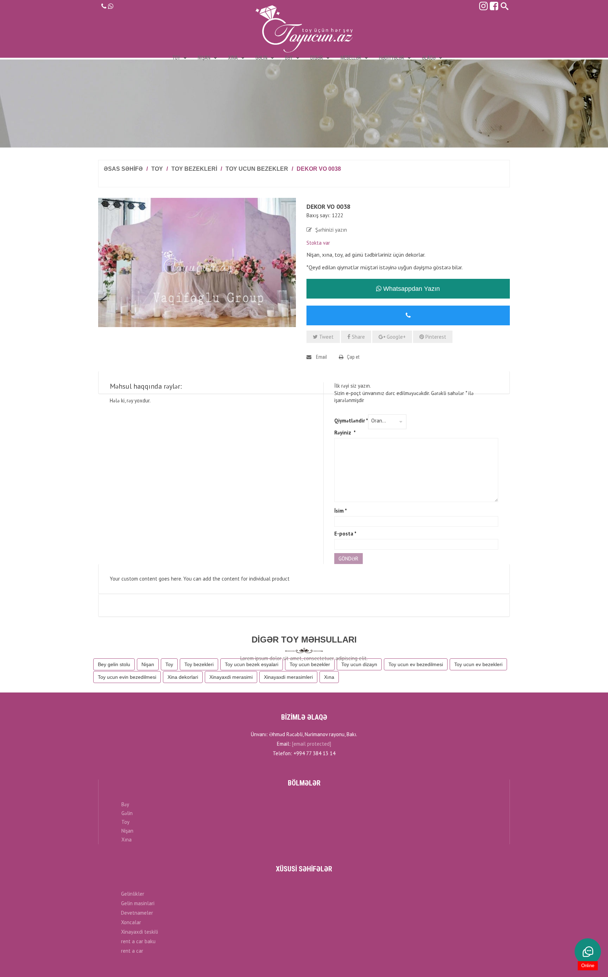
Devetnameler (137, 912)
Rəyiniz (345, 432)
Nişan (147, 664)
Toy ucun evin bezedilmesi (127, 677)
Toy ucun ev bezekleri (478, 664)
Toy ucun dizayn (359, 664)
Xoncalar (131, 922)
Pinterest (435, 336)
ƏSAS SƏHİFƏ (123, 169)
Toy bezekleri (194, 169)
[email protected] (311, 743)
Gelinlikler (132, 893)
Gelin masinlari (137, 903)
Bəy (125, 804)
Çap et (353, 357)
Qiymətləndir (351, 420)
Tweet (326, 336)
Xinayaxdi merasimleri (288, 677)
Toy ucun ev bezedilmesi (415, 664)
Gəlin (127, 813)
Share (357, 336)
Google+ (395, 336)
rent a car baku (138, 941)
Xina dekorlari (182, 677)
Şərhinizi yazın (331, 229)
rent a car (132, 950)
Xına (329, 677)
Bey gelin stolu (114, 664)
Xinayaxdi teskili (139, 931)
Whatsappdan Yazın (410, 288)
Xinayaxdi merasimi (231, 677)
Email (321, 357)
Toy (157, 169)
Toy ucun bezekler (257, 169)
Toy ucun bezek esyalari (251, 664)
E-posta (345, 533)
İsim (340, 510)
